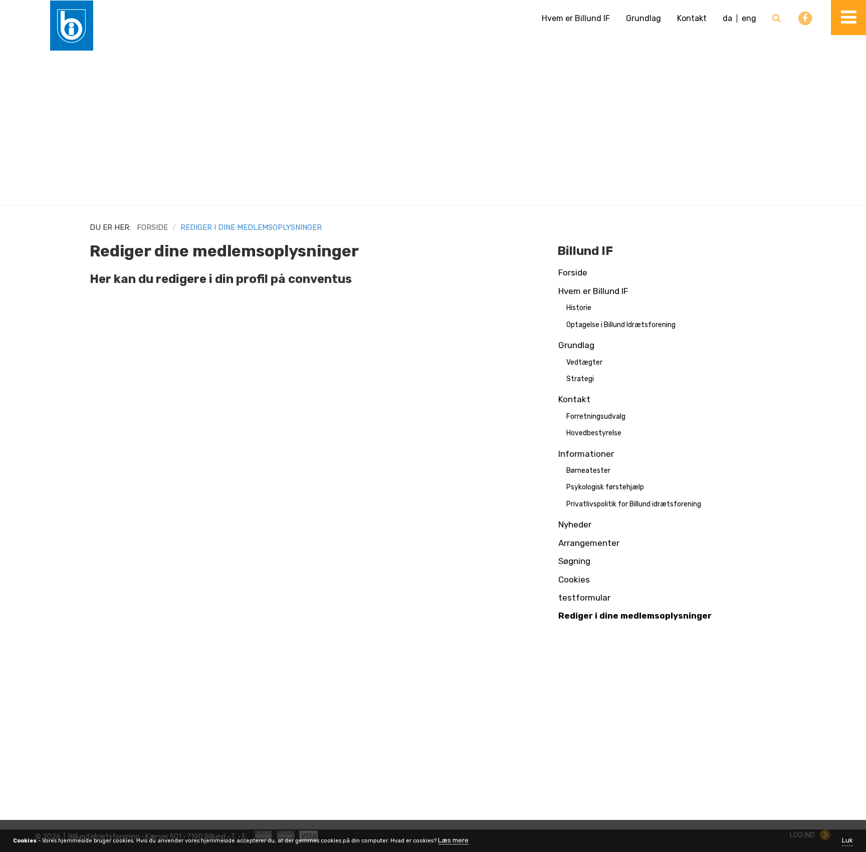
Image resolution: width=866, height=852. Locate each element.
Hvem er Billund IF (576, 18)
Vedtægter (584, 362)
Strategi (580, 379)
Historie (578, 308)
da (727, 18)
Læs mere (453, 840)
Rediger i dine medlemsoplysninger (635, 616)
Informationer (586, 454)
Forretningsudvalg (595, 416)
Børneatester (588, 470)
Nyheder (574, 524)
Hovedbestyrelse (593, 433)
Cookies (574, 580)
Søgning (574, 561)
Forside (152, 227)
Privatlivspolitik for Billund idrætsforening (633, 504)
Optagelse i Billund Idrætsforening (621, 325)
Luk (847, 840)
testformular (584, 598)
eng (749, 18)
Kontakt (692, 18)
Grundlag (643, 18)
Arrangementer (588, 543)
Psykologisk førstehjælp (605, 487)
